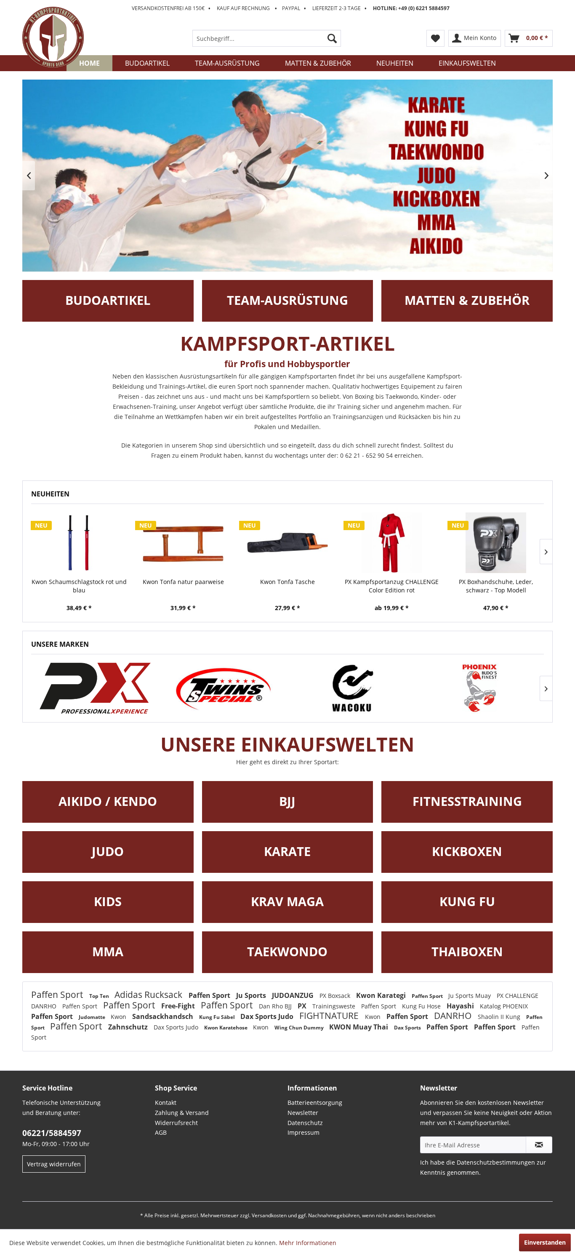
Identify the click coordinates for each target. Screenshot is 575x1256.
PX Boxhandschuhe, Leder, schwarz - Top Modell (496, 586)
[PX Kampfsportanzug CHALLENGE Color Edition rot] (392, 542)
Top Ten (99, 996)
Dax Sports (408, 1027)
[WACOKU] (352, 688)
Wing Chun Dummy (299, 1027)
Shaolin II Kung (500, 1017)
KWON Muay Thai (359, 1027)
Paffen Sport (58, 994)
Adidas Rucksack (149, 994)
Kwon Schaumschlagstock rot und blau (79, 586)
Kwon (119, 1017)
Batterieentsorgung (315, 1103)
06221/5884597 (51, 1133)
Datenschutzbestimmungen (496, 1162)
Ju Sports (252, 995)
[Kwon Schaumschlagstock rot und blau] (79, 542)
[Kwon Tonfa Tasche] (287, 542)
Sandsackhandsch (163, 1016)
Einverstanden (545, 1242)
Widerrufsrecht (176, 1123)
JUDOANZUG (293, 995)
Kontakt (165, 1103)
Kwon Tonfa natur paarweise (183, 582)
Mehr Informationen (307, 1243)
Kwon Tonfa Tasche (287, 582)
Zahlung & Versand (182, 1113)
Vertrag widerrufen (54, 1164)
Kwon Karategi (381, 995)
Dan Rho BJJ (276, 1006)
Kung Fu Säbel (217, 1017)
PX (303, 1006)
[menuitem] (266, 38)
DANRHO (44, 1006)
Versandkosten (269, 1215)
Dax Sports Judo (267, 1016)
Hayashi (461, 1006)
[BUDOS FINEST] (480, 688)
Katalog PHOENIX (504, 1006)
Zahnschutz (128, 1027)
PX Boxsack (335, 996)
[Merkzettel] (435, 38)
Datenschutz (305, 1123)
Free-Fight (179, 1006)
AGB (161, 1132)
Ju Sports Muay (470, 996)
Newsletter (303, 1113)
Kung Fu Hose (422, 1006)
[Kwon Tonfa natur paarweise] (184, 542)
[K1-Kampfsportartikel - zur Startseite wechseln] (53, 37)
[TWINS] (224, 688)
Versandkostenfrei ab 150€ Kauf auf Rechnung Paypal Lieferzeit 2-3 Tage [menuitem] (291, 8)
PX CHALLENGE (517, 996)
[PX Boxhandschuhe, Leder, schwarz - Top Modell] (496, 542)
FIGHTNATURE (330, 1015)
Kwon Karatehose (226, 1027)
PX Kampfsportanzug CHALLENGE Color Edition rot (392, 586)
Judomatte (92, 1017)
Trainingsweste (334, 1006)
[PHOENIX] (95, 688)
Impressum (303, 1132)
